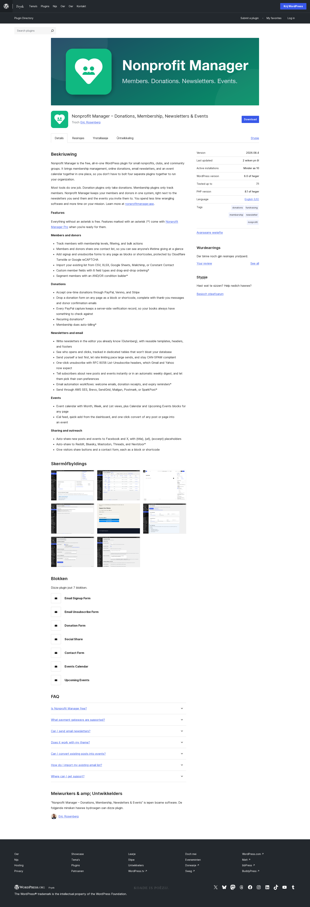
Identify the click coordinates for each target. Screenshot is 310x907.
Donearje (192, 865)
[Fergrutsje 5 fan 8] (135, 508)
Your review (204, 263)
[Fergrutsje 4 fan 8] (89, 508)
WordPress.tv (137, 871)
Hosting (19, 865)
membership (236, 214)
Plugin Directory (23, 18)
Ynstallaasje (100, 138)
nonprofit (253, 222)
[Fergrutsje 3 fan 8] (181, 475)
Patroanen (77, 871)
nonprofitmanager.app (139, 204)
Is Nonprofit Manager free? (69, 708)
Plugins (75, 865)
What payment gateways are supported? (78, 720)
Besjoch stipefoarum (210, 294)
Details (59, 138)
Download (250, 119)
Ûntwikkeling (125, 138)
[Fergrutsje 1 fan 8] (89, 475)
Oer (16, 853)
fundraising (252, 207)
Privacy (18, 871)
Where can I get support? (67, 776)
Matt (246, 859)
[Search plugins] (52, 30)
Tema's (75, 859)
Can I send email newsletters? (70, 731)
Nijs (16, 859)
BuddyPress (251, 871)
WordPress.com (253, 853)
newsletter (252, 214)
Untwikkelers (136, 865)
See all (254, 263)
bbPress (248, 865)
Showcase (77, 853)
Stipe (131, 859)
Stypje (255, 138)
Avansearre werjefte (210, 232)
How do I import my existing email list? (76, 765)
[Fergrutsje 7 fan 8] (89, 541)
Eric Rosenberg (90, 122)
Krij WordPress (293, 6)
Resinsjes (78, 138)
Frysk (52, 887)
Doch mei (190, 853)
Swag (190, 871)
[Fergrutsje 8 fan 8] (135, 541)
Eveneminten (193, 859)
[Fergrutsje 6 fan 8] (181, 508)
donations (237, 207)
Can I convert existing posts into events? (78, 753)
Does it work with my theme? (70, 742)
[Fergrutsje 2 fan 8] (135, 475)
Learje (132, 853)
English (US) (252, 199)
